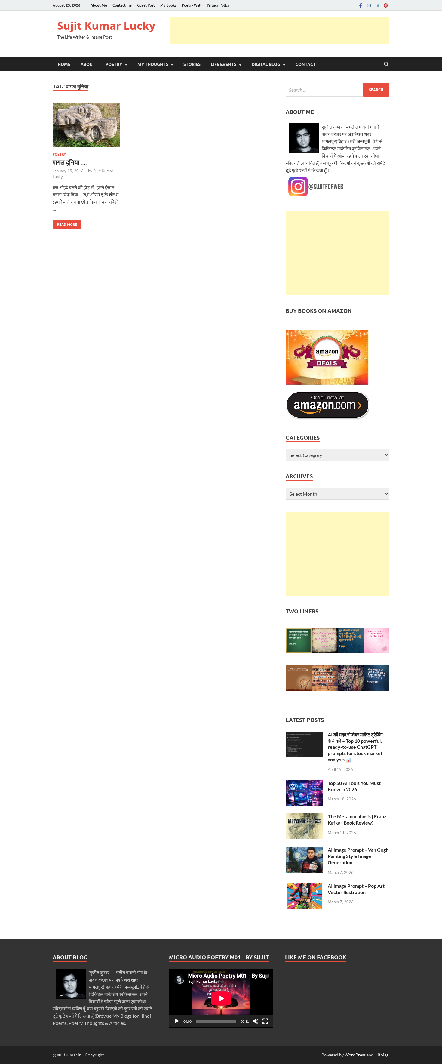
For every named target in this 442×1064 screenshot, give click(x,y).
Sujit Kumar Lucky (106, 25)
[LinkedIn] (377, 5)
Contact (306, 64)
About (88, 64)
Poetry (114, 64)
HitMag (381, 1054)
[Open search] (386, 64)
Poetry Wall (191, 5)
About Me (99, 5)
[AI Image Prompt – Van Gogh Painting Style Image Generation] (304, 850)
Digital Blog (266, 64)
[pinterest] (385, 5)
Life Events (223, 64)
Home (64, 64)
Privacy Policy (218, 5)
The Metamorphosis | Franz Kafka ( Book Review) (357, 819)
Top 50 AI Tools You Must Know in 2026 (354, 786)
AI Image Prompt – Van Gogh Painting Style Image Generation (358, 856)
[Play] (177, 1021)
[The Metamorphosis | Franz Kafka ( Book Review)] (304, 817)
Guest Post (146, 5)
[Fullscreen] (265, 1021)
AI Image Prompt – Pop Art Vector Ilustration (356, 889)
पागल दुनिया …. (70, 162)
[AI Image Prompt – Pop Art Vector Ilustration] (304, 886)
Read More (65, 223)
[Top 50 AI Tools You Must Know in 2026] (304, 783)
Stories (192, 64)
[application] (221, 998)
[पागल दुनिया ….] (86, 125)
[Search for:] (337, 90)
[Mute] (256, 1021)
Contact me (122, 5)
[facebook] (360, 5)
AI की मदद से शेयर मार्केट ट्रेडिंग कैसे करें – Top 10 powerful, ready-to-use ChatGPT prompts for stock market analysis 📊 (355, 747)
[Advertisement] (279, 30)
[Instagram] (369, 5)
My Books (168, 5)
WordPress (355, 1054)
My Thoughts (152, 64)
